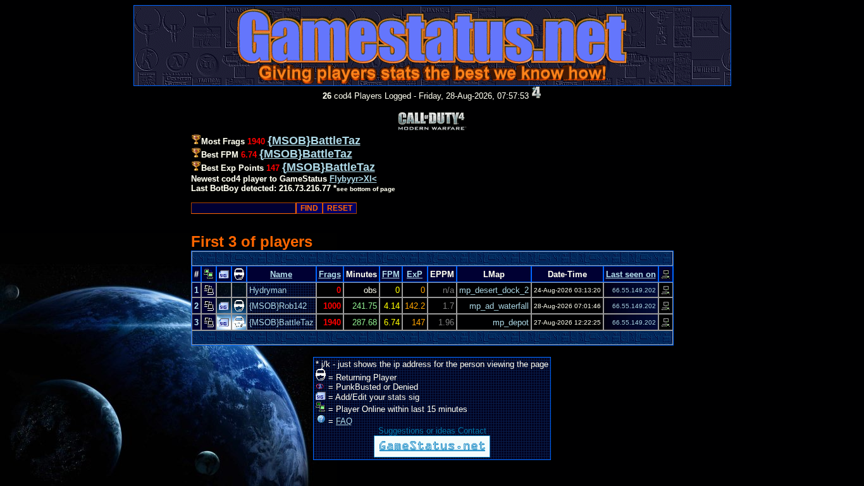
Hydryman (268, 290)
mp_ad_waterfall (499, 306)
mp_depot (511, 322)
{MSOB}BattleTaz (281, 322)
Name (281, 274)
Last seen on (631, 274)
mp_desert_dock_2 (494, 290)
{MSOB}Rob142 (278, 306)
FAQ (344, 421)
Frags (330, 274)
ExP (415, 274)
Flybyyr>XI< (353, 179)
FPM (391, 274)
